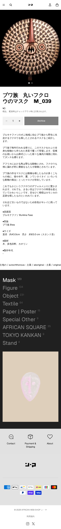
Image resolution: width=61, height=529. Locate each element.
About (50, 443)
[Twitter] (33, 524)
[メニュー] (3, 5)
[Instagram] (28, 524)
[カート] (57, 5)
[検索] (10, 5)
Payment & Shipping (30, 445)
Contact (11, 443)
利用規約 (30, 516)
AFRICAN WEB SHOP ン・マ (34, 510)
